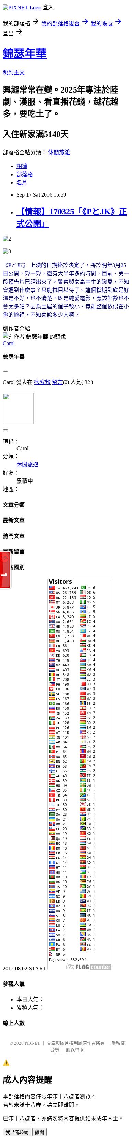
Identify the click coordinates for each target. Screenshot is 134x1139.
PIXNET (32, 1043)
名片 (21, 183)
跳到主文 (14, 72)
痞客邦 (42, 382)
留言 (57, 382)
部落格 (24, 174)
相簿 (21, 166)
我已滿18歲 (16, 1132)
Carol (9, 343)
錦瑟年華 (25, 53)
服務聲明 (75, 1050)
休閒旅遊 (59, 152)
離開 (39, 1132)
